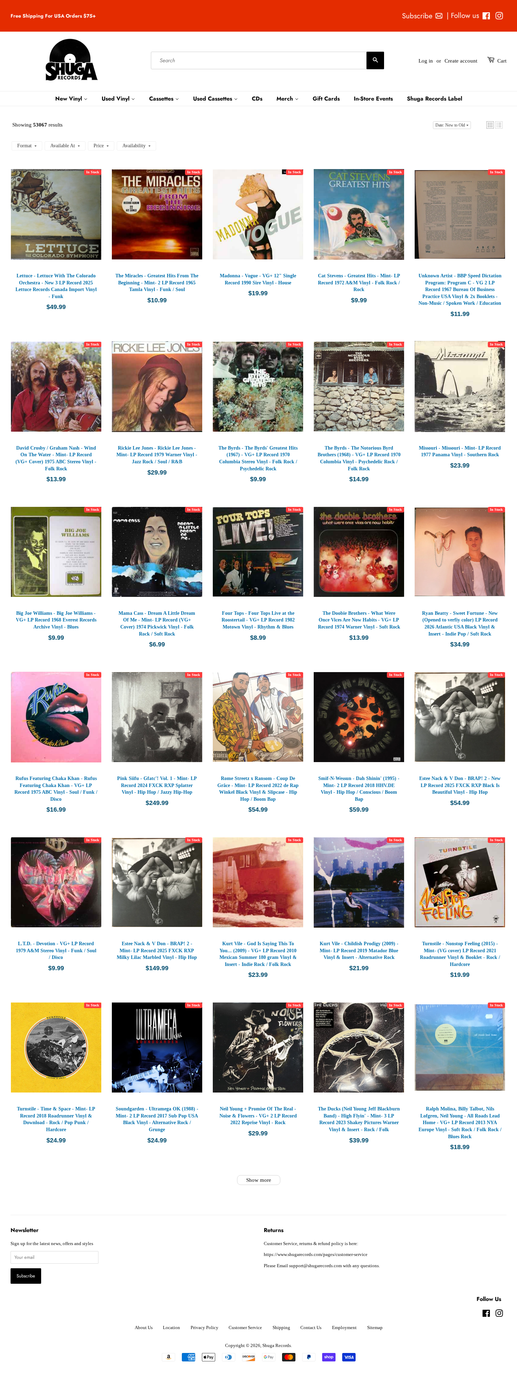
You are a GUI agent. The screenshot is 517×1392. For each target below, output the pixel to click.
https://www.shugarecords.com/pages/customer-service (316, 1254)
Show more (258, 1180)
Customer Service (245, 1327)
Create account (461, 61)
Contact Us (310, 1327)
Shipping (281, 1327)
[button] (490, 125)
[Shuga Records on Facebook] (486, 17)
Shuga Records (276, 1345)
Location (171, 1327)
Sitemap (375, 1327)
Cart (501, 61)
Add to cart (57, 221)
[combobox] (267, 61)
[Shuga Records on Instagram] (499, 17)
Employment (344, 1327)
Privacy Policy (204, 1327)
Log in (426, 61)
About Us (144, 1327)
